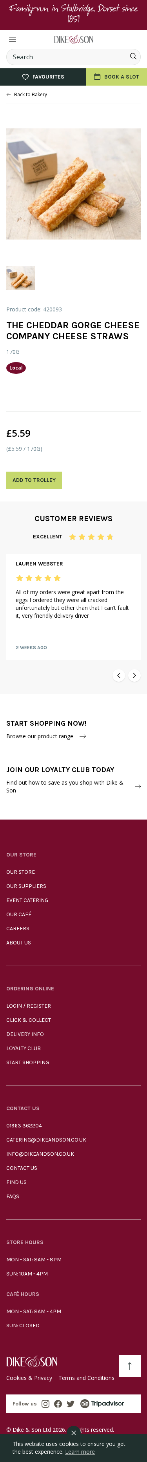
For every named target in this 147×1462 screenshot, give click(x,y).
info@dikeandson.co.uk (40, 1154)
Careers (17, 928)
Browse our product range (39, 736)
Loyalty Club (23, 1048)
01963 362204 (24, 1125)
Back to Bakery (30, 94)
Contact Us (21, 1168)
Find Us (16, 1182)
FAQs (12, 1196)
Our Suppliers (26, 886)
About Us (18, 942)
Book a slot (121, 76)
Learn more (80, 1451)
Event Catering (27, 900)
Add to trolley (34, 480)
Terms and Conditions (86, 1377)
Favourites (48, 76)
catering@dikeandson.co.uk (46, 1139)
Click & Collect (28, 1020)
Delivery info (25, 1034)
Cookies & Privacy (29, 1377)
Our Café (18, 914)
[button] (119, 675)
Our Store (20, 872)
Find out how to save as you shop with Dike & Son (64, 786)
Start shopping (27, 1062)
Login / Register (28, 1006)
